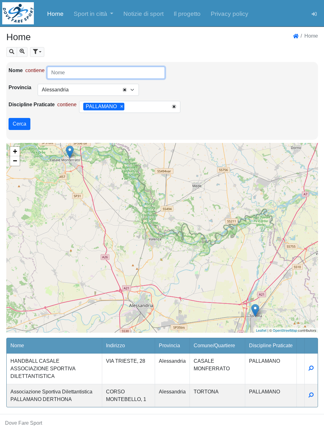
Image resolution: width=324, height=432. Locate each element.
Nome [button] (17, 345)
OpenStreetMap (285, 330)
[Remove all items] (124, 89)
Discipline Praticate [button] (271, 345)
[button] (94, 13)
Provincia (20, 87)
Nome (16, 70)
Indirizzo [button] (115, 345)
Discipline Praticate (32, 104)
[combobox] (88, 90)
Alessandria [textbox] (55, 89)
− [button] (15, 161)
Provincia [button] (169, 345)
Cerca (19, 124)
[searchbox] (128, 107)
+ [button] (15, 151)
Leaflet (261, 330)
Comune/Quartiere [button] (214, 345)
